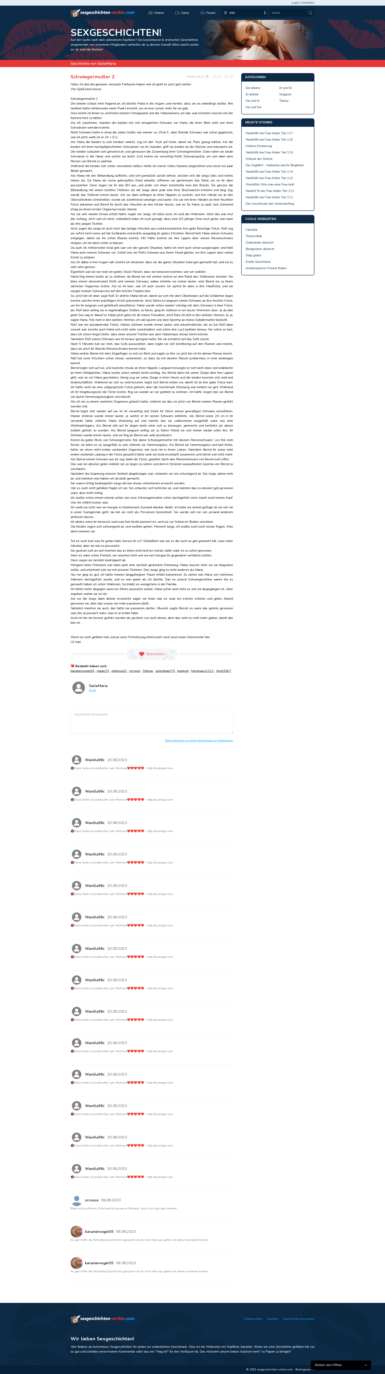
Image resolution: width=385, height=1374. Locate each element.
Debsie (148, 671)
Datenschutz (253, 1319)
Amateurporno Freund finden (266, 268)
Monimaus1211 (202, 671)
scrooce (134, 671)
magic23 (103, 671)
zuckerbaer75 (165, 671)
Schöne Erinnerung (259, 146)
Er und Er (285, 88)
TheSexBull (254, 236)
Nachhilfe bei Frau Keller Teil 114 (269, 171)
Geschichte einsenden (298, 1319)
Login (295, 3)
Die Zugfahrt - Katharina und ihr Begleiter (275, 165)
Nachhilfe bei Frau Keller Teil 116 (269, 139)
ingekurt (183, 671)
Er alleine (252, 94)
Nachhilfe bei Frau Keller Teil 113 (269, 178)
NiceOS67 (223, 671)
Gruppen (285, 94)
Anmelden (307, 3)
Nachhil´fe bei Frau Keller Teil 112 (270, 191)
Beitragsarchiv (305, 1369)
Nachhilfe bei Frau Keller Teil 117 (269, 133)
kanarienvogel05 (82, 671)
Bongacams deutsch (260, 249)
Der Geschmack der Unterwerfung (270, 203)
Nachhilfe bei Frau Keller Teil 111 (269, 197)
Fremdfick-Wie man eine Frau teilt (270, 184)
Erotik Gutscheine (258, 262)
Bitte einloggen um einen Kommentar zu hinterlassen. (199, 740)
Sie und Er (253, 101)
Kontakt (273, 1319)
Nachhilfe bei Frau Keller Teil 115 (269, 152)
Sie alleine (253, 88)
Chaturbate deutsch (260, 242)
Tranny (284, 101)
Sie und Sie (253, 107)
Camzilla (251, 230)
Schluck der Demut (259, 159)
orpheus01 (119, 671)
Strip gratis (253, 255)
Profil (92, 690)
